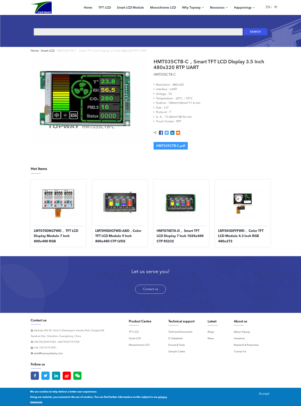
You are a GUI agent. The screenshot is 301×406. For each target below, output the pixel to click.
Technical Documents (180, 331)
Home (88, 7)
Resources (217, 7)
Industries (239, 338)
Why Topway (191, 7)
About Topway (242, 331)
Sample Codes (176, 351)
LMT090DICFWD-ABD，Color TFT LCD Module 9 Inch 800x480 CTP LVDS (118, 236)
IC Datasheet (175, 338)
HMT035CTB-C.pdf (170, 145)
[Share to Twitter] (167, 133)
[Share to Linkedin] (172, 133)
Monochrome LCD (163, 7)
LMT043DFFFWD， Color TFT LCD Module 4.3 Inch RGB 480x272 (241, 236)
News (211, 338)
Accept (264, 393)
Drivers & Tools (176, 345)
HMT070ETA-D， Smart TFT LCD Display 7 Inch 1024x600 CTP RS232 (180, 236)
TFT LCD (104, 7)
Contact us (150, 288)
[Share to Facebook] (161, 133)
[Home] (41, 7)
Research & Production (246, 345)
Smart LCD (48, 50)
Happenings (243, 7)
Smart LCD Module (130, 7)
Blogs (211, 331)
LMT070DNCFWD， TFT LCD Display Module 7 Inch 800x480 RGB (56, 236)
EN (268, 7)
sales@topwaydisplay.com (48, 353)
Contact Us (240, 351)
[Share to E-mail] (178, 133)
